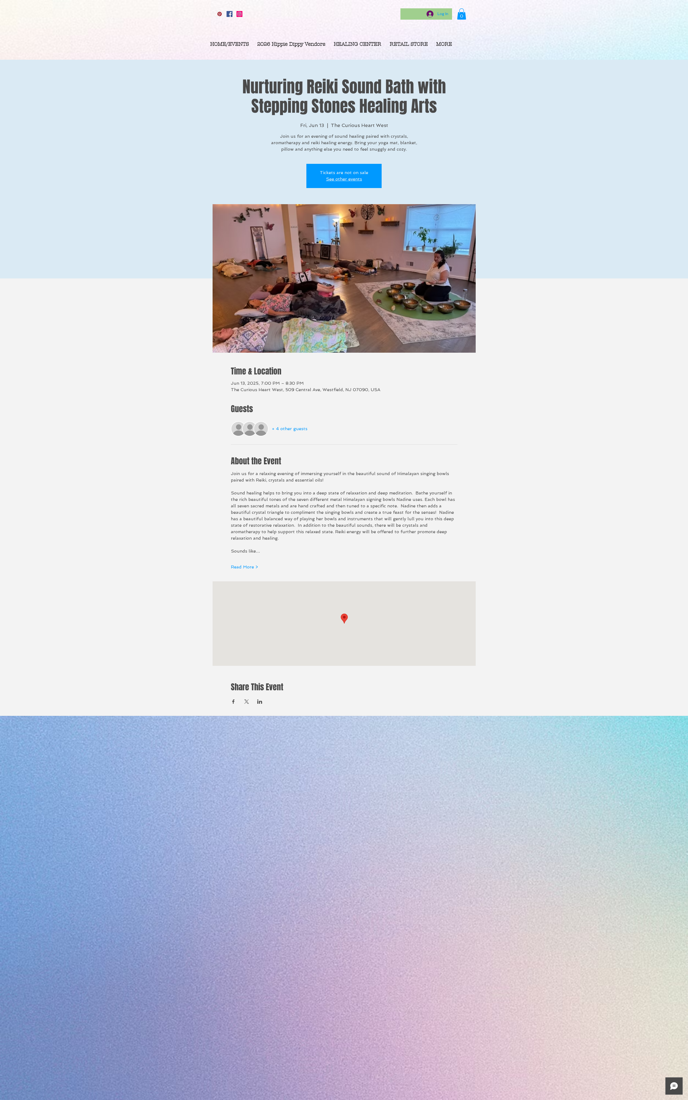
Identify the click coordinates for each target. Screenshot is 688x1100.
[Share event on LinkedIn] (259, 701)
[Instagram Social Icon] (239, 14)
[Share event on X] (246, 701)
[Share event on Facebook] (233, 701)
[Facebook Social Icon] (229, 14)
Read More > (244, 567)
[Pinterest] (220, 14)
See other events (344, 179)
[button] (461, 14)
